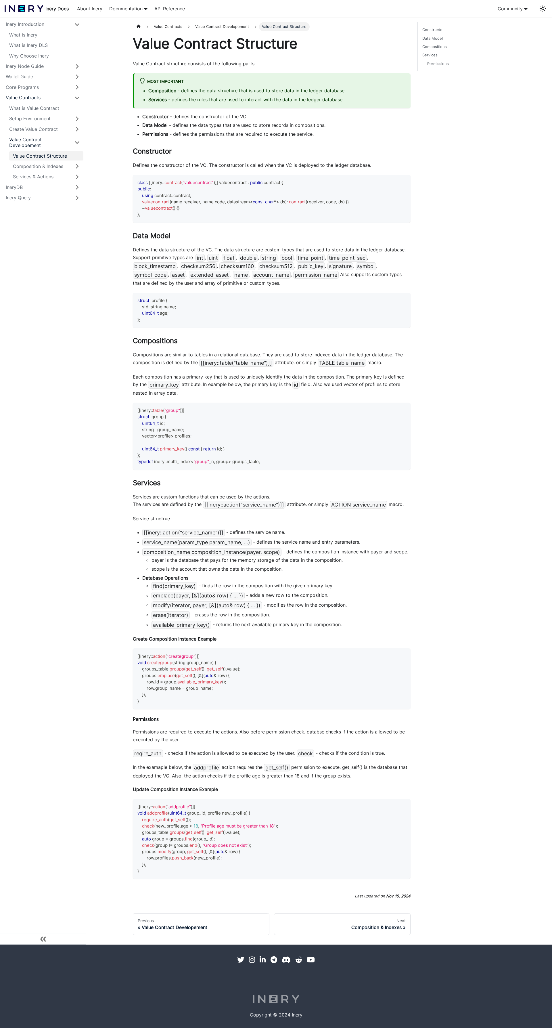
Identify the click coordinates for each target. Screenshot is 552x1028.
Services (430, 55)
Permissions (438, 63)
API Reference (169, 9)
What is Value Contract (34, 108)
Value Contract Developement (25, 142)
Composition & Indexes (38, 166)
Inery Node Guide (25, 66)
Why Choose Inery (29, 56)
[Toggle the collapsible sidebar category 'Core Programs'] (76, 87)
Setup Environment (30, 119)
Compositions (434, 46)
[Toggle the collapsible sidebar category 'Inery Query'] (76, 197)
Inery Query (18, 198)
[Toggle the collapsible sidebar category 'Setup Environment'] (76, 118)
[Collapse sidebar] (43, 939)
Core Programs (22, 87)
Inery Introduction (25, 24)
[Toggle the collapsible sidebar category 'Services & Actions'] (76, 176)
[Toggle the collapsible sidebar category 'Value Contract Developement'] (76, 142)
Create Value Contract (33, 129)
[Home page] (138, 26)
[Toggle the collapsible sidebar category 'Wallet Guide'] (76, 76)
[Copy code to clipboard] (403, 182)
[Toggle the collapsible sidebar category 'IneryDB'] (76, 187)
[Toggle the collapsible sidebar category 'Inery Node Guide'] (76, 66)
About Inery (89, 9)
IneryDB (14, 187)
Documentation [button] (126, 9)
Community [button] (510, 9)
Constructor (433, 29)
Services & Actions (33, 177)
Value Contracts (23, 98)
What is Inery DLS (28, 45)
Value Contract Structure (40, 156)
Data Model (432, 38)
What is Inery (23, 35)
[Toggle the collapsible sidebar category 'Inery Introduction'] (76, 24)
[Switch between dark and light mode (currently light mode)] (542, 8)
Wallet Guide (19, 77)
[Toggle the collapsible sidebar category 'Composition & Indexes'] (76, 166)
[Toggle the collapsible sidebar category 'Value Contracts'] (76, 97)
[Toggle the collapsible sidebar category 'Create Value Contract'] (76, 129)
